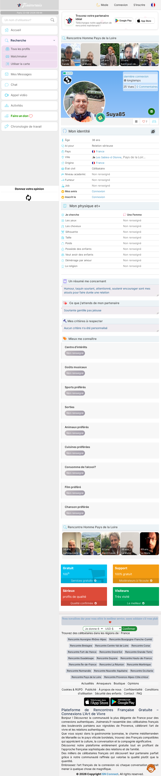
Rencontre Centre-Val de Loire (111, 645)
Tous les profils (20, 49)
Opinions (133, 683)
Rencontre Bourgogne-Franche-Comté (130, 639)
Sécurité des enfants (108, 693)
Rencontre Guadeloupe (81, 658)
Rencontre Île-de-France (82, 664)
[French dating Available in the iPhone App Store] (97, 699)
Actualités (87, 683)
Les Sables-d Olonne (109, 157)
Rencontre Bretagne (81, 645)
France (100, 151)
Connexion (121, 4)
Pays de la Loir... (134, 157)
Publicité (90, 689)
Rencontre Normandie (79, 670)
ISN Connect (110, 774)
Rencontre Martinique (139, 664)
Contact (129, 693)
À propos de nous (110, 689)
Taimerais (32, 5)
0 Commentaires (146, 86)
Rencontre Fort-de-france (82, 651)
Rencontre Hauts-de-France (136, 658)
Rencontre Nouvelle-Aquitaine (110, 670)
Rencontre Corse (141, 645)
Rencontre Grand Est (111, 651)
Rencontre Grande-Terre (138, 651)
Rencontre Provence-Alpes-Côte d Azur (126, 677)
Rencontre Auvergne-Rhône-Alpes (87, 639)
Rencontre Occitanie (142, 670)
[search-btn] (52, 20)
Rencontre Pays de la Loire (86, 677)
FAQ (139, 693)
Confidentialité (133, 689)
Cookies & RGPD (72, 689)
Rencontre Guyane (107, 658)
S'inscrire (139, 4)
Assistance (151, 768)
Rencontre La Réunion (112, 664)
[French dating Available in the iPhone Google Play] (123, 699)
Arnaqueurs (103, 683)
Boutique (119, 683)
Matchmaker (19, 56)
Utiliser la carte (20, 63)
